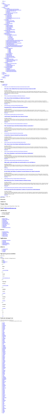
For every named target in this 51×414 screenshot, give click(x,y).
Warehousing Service (5, 232)
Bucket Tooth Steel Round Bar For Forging (13, 41)
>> (5, 196)
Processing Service (5, 231)
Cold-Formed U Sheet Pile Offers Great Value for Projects (16, 116)
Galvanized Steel (9, 15)
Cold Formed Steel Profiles (10, 21)
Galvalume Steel (9, 16)
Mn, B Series (10, 37)
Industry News (6, 75)
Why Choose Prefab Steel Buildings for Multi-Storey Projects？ (17, 98)
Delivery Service (5, 235)
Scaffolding (8, 68)
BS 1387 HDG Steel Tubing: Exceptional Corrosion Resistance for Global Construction (22, 171)
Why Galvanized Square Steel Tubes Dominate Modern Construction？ (19, 125)
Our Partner (6, 5)
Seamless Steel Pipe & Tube (10, 32)
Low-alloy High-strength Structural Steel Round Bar (14, 45)
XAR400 (9, 52)
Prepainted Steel (8, 18)
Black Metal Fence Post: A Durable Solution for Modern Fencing (17, 180)
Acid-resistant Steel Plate (10, 56)
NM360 (9, 49)
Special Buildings (9, 28)
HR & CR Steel (6, 8)
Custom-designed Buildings (10, 29)
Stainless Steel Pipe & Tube (10, 60)
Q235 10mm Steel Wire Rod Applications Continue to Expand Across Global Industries (22, 189)
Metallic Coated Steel (7, 14)
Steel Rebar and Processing (10, 69)
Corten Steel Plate (9, 55)
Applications (4, 73)
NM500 (9, 51)
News (3, 74)
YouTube (3, 300)
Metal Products (4, 244)
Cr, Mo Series (10, 36)
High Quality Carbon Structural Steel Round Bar (14, 46)
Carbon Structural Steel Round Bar (11, 44)
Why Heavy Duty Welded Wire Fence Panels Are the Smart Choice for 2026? (20, 88)
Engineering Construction (6, 240)
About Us (3, 3)
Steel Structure (6, 24)
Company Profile (7, 4)
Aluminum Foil (8, 64)
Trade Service (4, 233)
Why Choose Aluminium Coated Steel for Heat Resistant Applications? (18, 153)
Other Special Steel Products (10, 57)
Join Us (3, 76)
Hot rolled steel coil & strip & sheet (11, 12)
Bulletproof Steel (9, 54)
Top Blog (3, 251)
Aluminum (6, 62)
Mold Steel (8, 11)
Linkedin (3, 293)
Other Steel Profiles (9, 23)
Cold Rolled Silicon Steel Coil (11, 10)
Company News (5, 84)
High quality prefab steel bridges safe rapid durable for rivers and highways (19, 162)
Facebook (3, 308)
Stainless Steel (6, 58)
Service (3, 72)
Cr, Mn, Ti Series (11, 38)
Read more (6, 94)
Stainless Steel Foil (9, 61)
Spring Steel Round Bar (10, 43)
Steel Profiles (6, 19)
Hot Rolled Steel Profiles (10, 20)
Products (3, 7)
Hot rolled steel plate (9, 13)
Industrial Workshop (9, 25)
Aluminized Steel (9, 17)
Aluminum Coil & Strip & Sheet (11, 63)
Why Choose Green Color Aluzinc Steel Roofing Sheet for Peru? (17, 144)
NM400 (9, 50)
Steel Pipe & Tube (7, 30)
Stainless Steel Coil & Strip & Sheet (12, 59)
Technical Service (5, 234)
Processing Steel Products (6, 227)
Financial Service (5, 236)
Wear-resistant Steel (9, 48)
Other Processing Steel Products (11, 71)
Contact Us (4, 77)
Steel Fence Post (9, 67)
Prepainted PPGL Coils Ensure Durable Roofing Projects (16, 107)
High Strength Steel (9, 53)
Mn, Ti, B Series (11, 39)
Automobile (4, 242)
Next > (4, 196)
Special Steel (6, 47)
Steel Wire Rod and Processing (11, 70)
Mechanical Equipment (6, 243)
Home (3, 2)
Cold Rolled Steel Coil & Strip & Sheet (12, 9)
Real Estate (4, 241)
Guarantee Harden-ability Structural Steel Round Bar (14, 40)
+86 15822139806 (5, 270)
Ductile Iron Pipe (7, 33)
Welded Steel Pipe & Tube (10, 31)
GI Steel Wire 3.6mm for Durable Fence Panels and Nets (15, 135)
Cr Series (9, 35)
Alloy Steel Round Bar (6, 223)
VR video (5, 6)
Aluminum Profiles (9, 66)
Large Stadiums (8, 27)
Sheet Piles (8, 22)
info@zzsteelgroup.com (10, 208)
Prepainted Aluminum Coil (10, 65)
